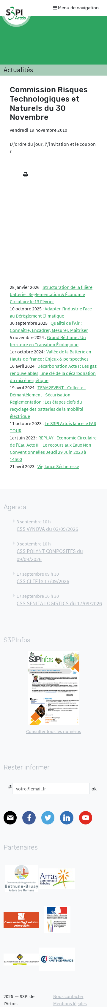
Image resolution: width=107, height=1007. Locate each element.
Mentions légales (70, 1003)
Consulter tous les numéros (53, 731)
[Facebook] (28, 817)
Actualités (18, 69)
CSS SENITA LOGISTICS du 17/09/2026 (59, 603)
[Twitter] (47, 817)
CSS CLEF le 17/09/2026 (43, 581)
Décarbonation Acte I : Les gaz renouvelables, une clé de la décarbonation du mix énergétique (53, 373)
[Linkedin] (66, 817)
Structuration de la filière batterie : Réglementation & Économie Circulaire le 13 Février (51, 294)
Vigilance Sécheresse (58, 466)
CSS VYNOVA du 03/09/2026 (47, 529)
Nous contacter (68, 996)
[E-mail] (10, 817)
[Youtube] (85, 817)
